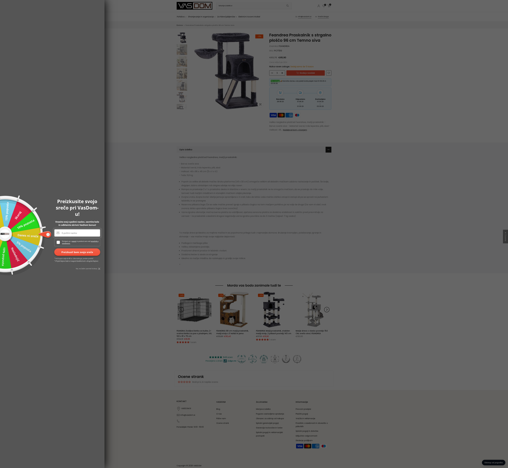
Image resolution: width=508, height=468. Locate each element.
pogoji (74, 241)
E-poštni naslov (69, 233)
